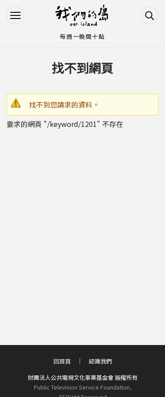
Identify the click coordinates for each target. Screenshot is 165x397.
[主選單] (15, 15)
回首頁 (62, 361)
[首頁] (83, 15)
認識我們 (100, 361)
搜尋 (149, 15)
